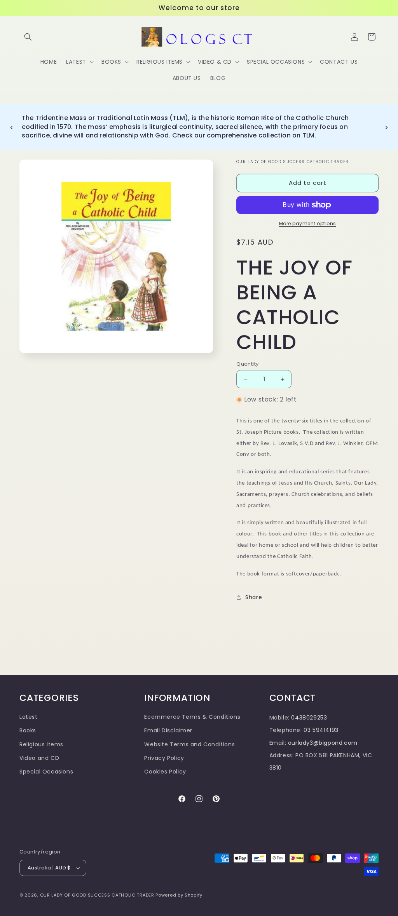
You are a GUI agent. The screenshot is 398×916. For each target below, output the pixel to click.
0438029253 (309, 717)
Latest (28, 717)
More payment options (307, 223)
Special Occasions (46, 771)
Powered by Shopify (178, 895)
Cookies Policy (165, 771)
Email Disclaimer (168, 730)
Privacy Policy (164, 758)
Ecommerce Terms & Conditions (192, 717)
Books (27, 730)
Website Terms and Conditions (189, 744)
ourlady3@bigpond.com (323, 743)
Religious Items (41, 744)
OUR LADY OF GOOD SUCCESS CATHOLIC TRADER (98, 895)
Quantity (247, 364)
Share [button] (253, 597)
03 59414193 (321, 730)
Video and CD (39, 758)
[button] (28, 36)
